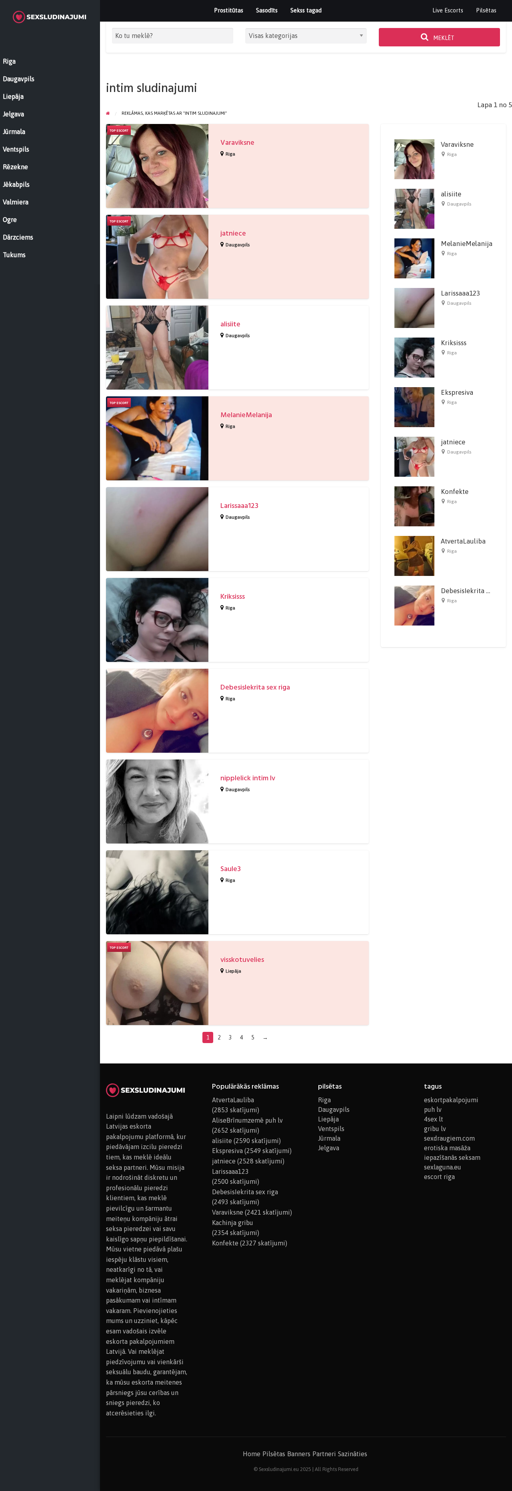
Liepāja (233, 971)
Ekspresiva (457, 392)
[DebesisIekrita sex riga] (414, 605)
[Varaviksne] (414, 158)
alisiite (230, 324)
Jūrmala (329, 1138)
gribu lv (435, 1128)
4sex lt (433, 1119)
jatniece (233, 233)
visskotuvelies (242, 959)
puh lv (433, 1109)
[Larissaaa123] (414, 307)
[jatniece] (414, 456)
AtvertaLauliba (463, 541)
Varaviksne (237, 142)
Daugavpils (238, 245)
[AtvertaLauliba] (414, 555)
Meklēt (443, 38)
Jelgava (328, 1148)
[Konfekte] (414, 506)
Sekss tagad (306, 10)
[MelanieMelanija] (414, 258)
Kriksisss (232, 596)
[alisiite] (414, 208)
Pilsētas (486, 10)
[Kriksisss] (414, 357)
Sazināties (352, 1453)
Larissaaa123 (239, 506)
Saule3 (230, 869)
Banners (298, 1453)
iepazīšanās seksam (452, 1157)
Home (251, 1453)
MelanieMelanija (246, 415)
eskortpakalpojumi (451, 1100)
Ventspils (331, 1128)
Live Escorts (447, 10)
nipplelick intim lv (247, 778)
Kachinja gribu (232, 1222)
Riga (230, 154)
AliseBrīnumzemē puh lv (247, 1120)
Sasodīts (267, 10)
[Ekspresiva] (414, 406)
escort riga (439, 1176)
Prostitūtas (228, 10)
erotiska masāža (447, 1148)
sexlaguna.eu (442, 1167)
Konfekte (454, 492)
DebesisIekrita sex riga (255, 687)
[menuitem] (448, 10)
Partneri (324, 1453)
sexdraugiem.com (449, 1138)
